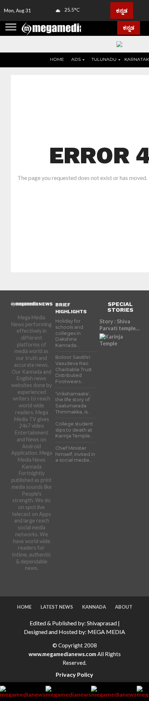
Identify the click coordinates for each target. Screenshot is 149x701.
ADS (76, 59)
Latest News (57, 607)
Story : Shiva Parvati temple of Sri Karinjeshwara (117, 325)
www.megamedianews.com (62, 654)
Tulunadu (103, 59)
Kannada (94, 607)
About (123, 607)
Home (57, 59)
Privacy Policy (74, 674)
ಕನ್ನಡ (121, 10)
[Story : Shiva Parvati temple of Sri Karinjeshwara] (120, 354)
